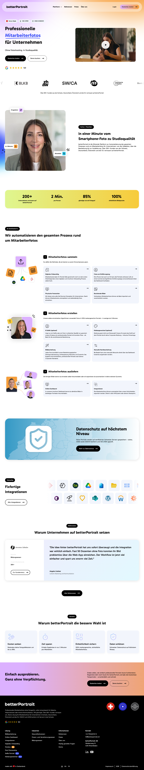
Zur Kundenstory (18, 572)
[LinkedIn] (87, 752)
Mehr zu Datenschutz (86, 449)
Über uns (84, 7)
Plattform (56, 7)
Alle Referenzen (70, 593)
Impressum (109, 766)
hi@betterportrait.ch (92, 737)
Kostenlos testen (128, 7)
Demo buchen (35, 58)
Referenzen (68, 7)
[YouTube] (91, 752)
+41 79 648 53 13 (91, 734)
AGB (117, 766)
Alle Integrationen (14, 502)
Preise (76, 7)
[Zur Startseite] (16, 7)
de (62, 766)
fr (69, 766)
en (65, 766)
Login (114, 7)
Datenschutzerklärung (130, 766)
